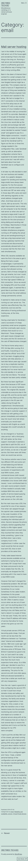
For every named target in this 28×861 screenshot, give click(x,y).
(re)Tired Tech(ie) (10, 850)
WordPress (18, 854)
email (12, 811)
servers (10, 814)
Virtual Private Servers (19, 814)
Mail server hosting (13, 46)
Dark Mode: (21, 859)
